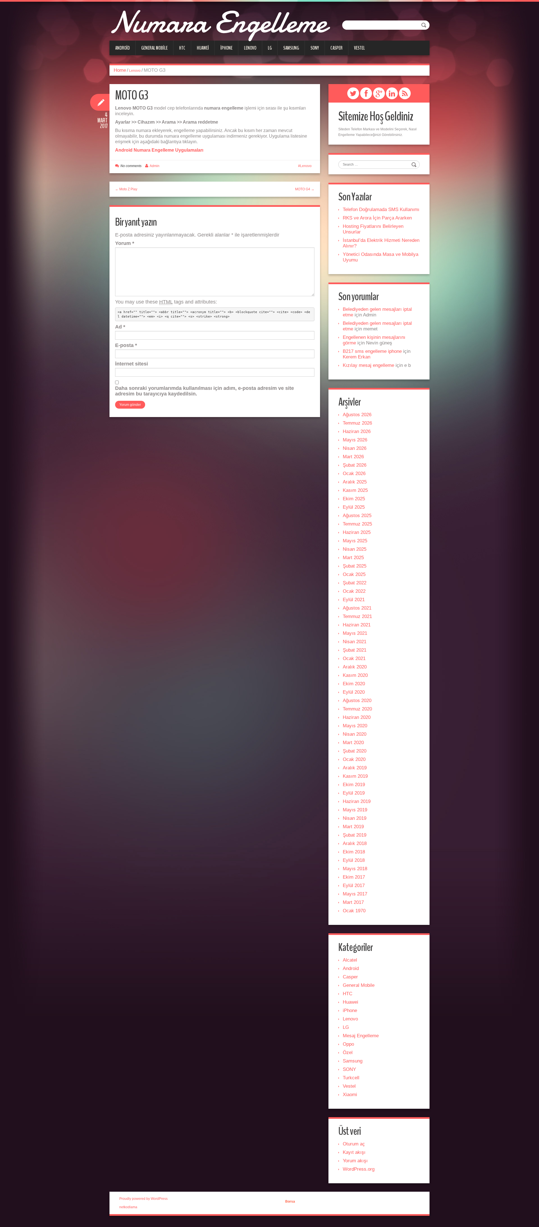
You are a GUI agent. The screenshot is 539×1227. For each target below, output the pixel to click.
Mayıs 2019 (355, 809)
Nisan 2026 (354, 448)
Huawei (203, 48)
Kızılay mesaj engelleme (368, 365)
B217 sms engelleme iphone (372, 351)
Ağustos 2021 (357, 608)
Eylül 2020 (354, 692)
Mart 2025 (353, 557)
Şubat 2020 (354, 751)
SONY (314, 48)
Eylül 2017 (354, 885)
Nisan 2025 (354, 549)
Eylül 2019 (354, 793)
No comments (130, 166)
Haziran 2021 (357, 625)
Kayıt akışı (354, 1152)
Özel (348, 1052)
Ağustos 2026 (357, 414)
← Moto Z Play (126, 189)
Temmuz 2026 (357, 423)
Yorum (124, 243)
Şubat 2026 (354, 465)
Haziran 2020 (357, 717)
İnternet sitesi (131, 364)
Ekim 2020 (354, 683)
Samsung (291, 48)
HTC (182, 48)
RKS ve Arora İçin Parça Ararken (377, 218)
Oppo (348, 1044)
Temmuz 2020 (357, 709)
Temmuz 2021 (357, 616)
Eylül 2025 (354, 507)
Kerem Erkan (356, 357)
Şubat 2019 (354, 835)
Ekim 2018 (354, 852)
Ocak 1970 (354, 910)
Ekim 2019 (354, 784)
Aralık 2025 (355, 482)
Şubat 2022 (354, 582)
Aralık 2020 (355, 667)
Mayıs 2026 (355, 440)
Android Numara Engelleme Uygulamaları (159, 150)
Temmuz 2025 (357, 524)
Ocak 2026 (354, 473)
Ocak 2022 (354, 591)
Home (120, 70)
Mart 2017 (353, 902)
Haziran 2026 (357, 431)
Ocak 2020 (354, 759)
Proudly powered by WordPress (143, 1199)
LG (270, 48)
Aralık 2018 (355, 843)
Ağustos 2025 (357, 515)
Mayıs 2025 (355, 540)
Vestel (359, 48)
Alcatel (350, 960)
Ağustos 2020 (357, 700)
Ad (120, 327)
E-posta (126, 345)
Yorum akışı (355, 1160)
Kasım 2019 (355, 776)
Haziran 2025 (357, 532)
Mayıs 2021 (355, 633)
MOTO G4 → (304, 189)
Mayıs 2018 (355, 868)
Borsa (290, 1201)
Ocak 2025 (354, 574)
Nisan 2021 (354, 641)
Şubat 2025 (354, 566)
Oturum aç (354, 1144)
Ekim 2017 (354, 877)
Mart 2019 (353, 826)
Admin (154, 166)
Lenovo (250, 48)
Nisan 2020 (354, 734)
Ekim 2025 (354, 498)
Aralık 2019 (355, 767)
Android (122, 48)
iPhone (226, 48)
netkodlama (128, 1207)
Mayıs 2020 (355, 725)
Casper (336, 48)
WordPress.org (358, 1169)
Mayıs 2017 (355, 894)
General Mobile (154, 48)
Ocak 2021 (354, 658)
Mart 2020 (353, 742)
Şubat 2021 (354, 650)
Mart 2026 (353, 456)
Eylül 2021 (354, 599)
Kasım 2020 (355, 675)
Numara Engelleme (217, 22)
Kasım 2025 (355, 490)
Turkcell (351, 1077)
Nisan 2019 (354, 818)
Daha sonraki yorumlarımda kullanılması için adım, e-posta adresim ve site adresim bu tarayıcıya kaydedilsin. (204, 391)
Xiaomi (350, 1094)
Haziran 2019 (357, 801)
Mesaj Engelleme (361, 1035)
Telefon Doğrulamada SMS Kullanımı (381, 209)
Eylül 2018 (354, 860)
